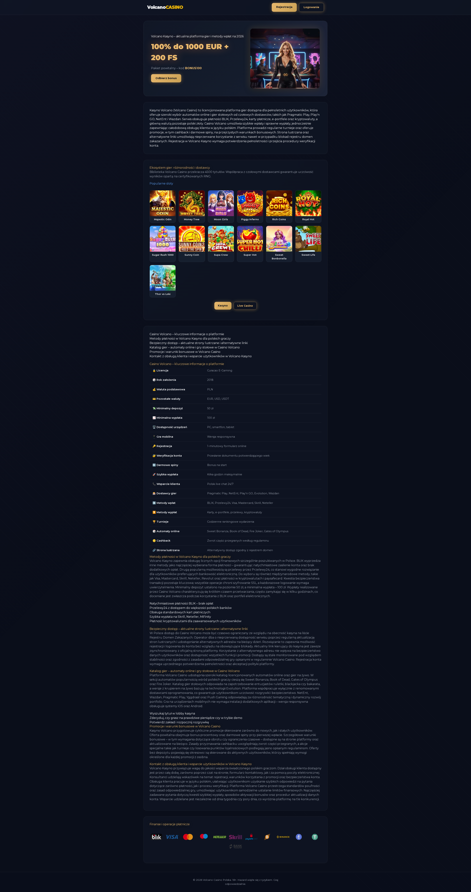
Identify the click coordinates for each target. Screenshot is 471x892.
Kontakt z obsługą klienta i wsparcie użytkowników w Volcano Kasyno (201, 356)
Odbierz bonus (166, 78)
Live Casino (245, 305)
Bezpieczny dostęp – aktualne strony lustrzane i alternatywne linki (199, 343)
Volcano (165, 7)
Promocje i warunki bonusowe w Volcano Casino (185, 352)
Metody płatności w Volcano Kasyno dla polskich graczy (190, 338)
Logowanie (311, 7)
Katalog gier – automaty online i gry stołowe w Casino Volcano (195, 347)
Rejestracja (284, 7)
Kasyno (223, 305)
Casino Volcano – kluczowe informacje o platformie (187, 334)
